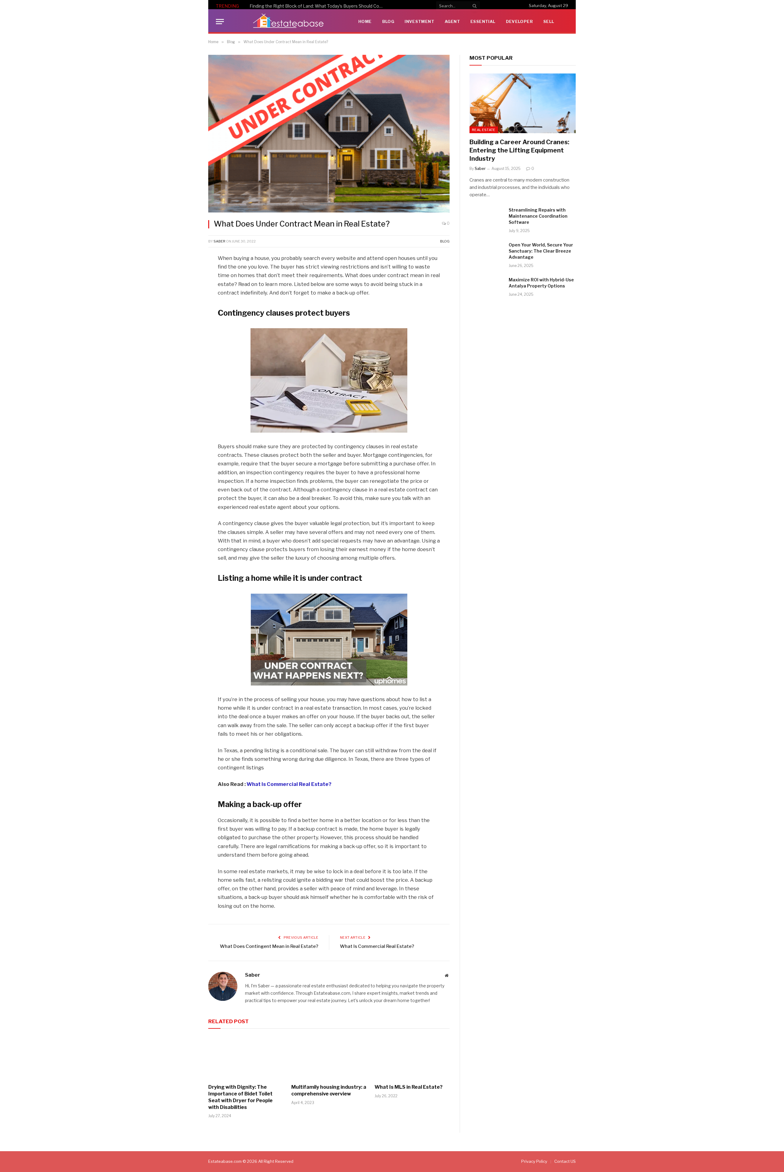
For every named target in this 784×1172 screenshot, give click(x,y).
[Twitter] (187, 290)
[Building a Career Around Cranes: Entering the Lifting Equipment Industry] (522, 103)
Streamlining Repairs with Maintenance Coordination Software (538, 216)
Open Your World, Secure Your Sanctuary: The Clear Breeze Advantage (541, 251)
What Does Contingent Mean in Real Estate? (269, 946)
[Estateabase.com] (288, 21)
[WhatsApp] (187, 336)
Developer (519, 21)
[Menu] (220, 21)
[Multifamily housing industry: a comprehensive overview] (328, 1058)
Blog (388, 21)
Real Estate (484, 130)
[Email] (187, 368)
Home (365, 21)
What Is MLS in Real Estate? (409, 1087)
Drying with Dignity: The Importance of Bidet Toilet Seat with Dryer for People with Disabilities (240, 1097)
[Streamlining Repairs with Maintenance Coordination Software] (486, 218)
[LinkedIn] (187, 305)
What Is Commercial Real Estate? (289, 784)
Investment (419, 21)
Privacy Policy (534, 1161)
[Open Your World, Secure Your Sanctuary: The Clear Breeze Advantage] (486, 253)
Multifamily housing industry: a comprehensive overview (328, 1090)
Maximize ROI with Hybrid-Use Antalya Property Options (541, 282)
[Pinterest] (187, 321)
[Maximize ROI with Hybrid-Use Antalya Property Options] (486, 287)
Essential (483, 21)
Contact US (565, 1161)
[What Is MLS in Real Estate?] (412, 1058)
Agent (452, 21)
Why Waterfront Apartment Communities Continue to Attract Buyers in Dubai (318, 6)
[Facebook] (187, 274)
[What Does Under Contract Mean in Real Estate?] (329, 133)
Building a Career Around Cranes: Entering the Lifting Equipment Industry (519, 150)
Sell (548, 21)
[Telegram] (187, 352)
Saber (219, 241)
